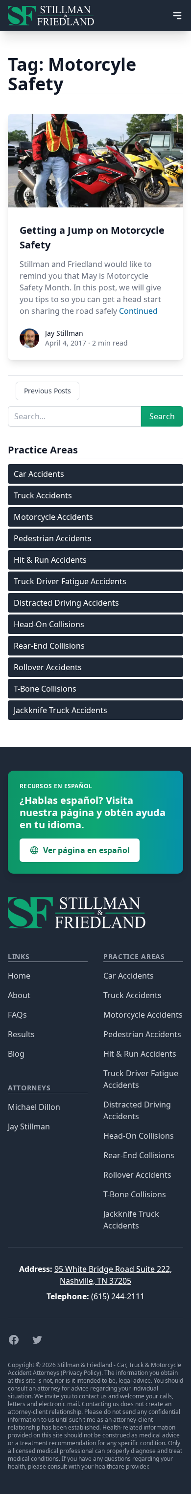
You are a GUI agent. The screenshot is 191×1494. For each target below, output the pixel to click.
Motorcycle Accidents (53, 517)
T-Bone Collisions (45, 688)
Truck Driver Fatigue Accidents (70, 581)
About (19, 995)
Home (19, 975)
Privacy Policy (81, 1373)
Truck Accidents (43, 495)
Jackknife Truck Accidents (60, 710)
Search (162, 416)
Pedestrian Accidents (53, 538)
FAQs (17, 1014)
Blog (16, 1053)
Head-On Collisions (49, 624)
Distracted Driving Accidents (66, 602)
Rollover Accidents (48, 667)
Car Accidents (39, 474)
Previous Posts (47, 390)
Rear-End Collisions (49, 645)
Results (21, 1034)
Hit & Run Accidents (50, 559)
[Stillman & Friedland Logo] (55, 15)
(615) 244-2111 (117, 1296)
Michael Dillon (34, 1107)
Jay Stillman (29, 1126)
